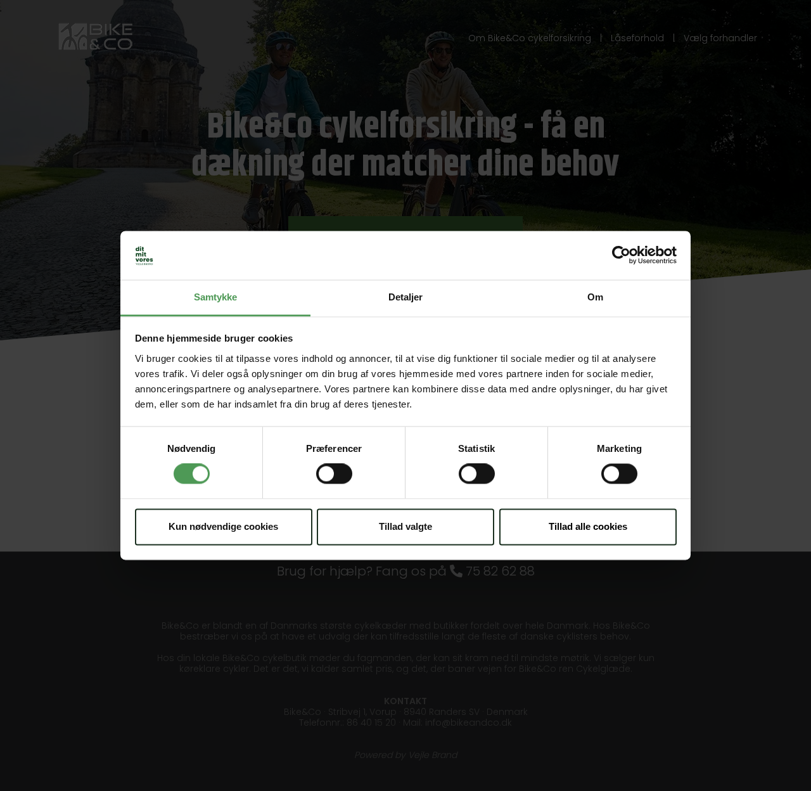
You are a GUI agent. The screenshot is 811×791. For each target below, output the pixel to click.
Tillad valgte (405, 526)
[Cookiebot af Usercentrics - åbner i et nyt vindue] (621, 255)
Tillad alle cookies (588, 526)
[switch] (334, 474)
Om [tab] (595, 297)
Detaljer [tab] (405, 297)
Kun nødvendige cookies (223, 526)
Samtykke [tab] (216, 297)
